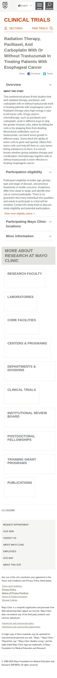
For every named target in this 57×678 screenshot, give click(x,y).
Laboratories (20, 297)
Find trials (40, 28)
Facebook (35, 73)
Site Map (8, 558)
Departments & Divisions (21, 368)
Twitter (50, 73)
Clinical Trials (27, 20)
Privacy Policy (9, 589)
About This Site (12, 565)
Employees (9, 551)
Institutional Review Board (27, 414)
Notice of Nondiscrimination (14, 596)
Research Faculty (24, 273)
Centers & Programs (27, 343)
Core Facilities (21, 320)
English (24, 6)
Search (49, 9)
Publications (19, 482)
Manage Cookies (9, 600)
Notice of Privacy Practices (15, 593)
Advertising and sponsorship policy (18, 623)
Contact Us (9, 538)
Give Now (8, 531)
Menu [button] (39, 9)
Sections (15, 28)
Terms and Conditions (12, 586)
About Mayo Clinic (13, 545)
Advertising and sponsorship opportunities (21, 627)
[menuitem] (25, 6)
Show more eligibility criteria (18, 213)
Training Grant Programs (21, 461)
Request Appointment (16, 525)
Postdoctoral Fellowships (21, 437)
